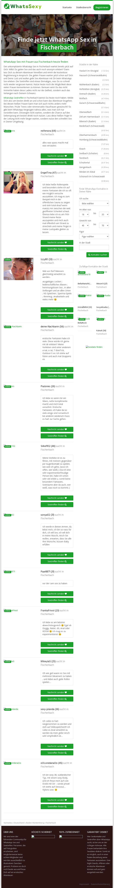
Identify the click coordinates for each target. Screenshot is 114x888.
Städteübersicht (83, 7)
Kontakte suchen (98, 254)
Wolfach (94, 98)
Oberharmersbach (94, 135)
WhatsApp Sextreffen (14, 97)
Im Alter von (85, 209)
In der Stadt (84, 242)
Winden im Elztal (94, 171)
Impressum (84, 884)
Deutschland (19, 823)
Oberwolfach (94, 112)
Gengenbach (94, 167)
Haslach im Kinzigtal (94, 70)
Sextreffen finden (56, 162)
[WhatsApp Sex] (22, 7)
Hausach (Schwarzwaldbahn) (94, 77)
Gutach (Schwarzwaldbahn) (94, 105)
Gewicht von (85, 220)
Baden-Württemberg (35, 823)
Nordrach (94, 158)
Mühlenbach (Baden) (94, 84)
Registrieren (102, 7)
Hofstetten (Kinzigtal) (94, 89)
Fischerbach (47, 134)
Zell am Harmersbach (94, 116)
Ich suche (83, 198)
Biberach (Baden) (94, 121)
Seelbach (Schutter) (94, 153)
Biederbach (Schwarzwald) (94, 128)
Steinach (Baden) (94, 93)
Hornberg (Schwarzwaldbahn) (94, 141)
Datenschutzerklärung (100, 884)
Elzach (94, 148)
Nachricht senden (56, 155)
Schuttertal (94, 162)
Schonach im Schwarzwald (94, 178)
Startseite (67, 7)
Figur (81, 231)
